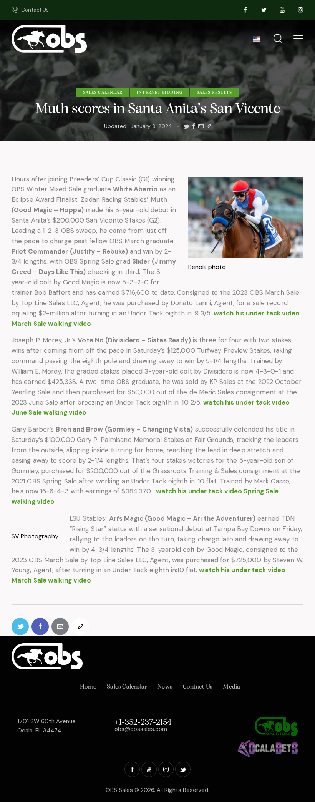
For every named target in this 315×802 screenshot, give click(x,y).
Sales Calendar (103, 92)
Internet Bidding (159, 92)
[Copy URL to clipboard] (209, 126)
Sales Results (214, 92)
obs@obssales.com (140, 729)
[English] (256, 41)
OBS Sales (119, 790)
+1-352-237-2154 (142, 722)
